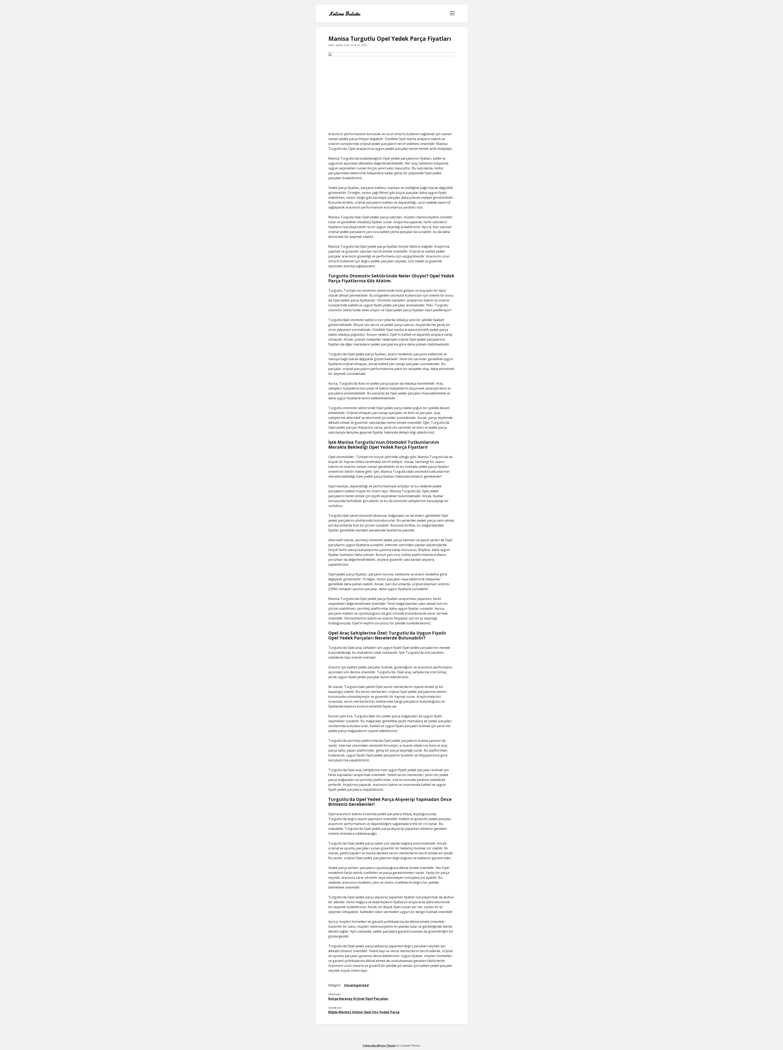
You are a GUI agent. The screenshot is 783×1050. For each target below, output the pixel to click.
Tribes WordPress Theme (379, 1045)
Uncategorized (356, 985)
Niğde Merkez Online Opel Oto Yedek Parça (363, 1012)
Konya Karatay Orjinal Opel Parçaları (358, 998)
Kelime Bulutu (344, 14)
